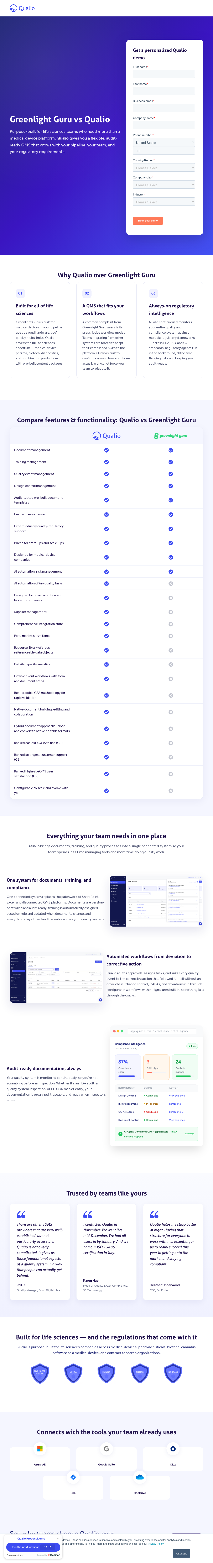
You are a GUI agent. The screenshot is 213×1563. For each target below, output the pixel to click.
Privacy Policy (155, 1543)
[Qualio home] (22, 8)
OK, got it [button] (181, 1553)
